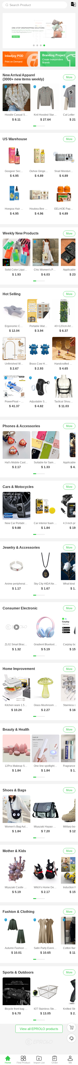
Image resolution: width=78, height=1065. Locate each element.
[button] (34, 45)
